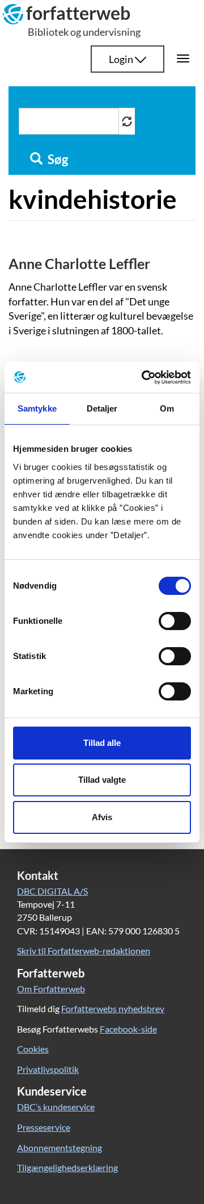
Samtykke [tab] (37, 408)
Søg (56, 159)
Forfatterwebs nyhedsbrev (112, 1008)
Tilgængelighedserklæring (67, 1167)
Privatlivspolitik (48, 1069)
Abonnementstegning (59, 1147)
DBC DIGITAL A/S (52, 891)
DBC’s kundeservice (56, 1106)
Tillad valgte (102, 780)
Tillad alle (102, 743)
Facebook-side (128, 1028)
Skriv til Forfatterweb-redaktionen (83, 950)
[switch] (175, 621)
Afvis (102, 817)
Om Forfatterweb (51, 988)
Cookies (33, 1048)
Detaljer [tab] (102, 408)
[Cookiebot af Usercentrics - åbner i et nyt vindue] (144, 377)
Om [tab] (167, 408)
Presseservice (43, 1127)
